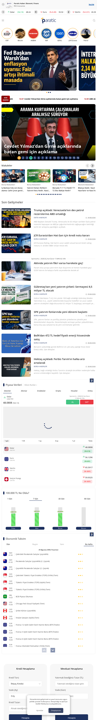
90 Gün (87, 499)
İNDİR (91, 5)
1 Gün (9, 499)
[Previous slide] (88, 166)
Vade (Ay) (13, 690)
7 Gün (35, 499)
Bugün (35, 544)
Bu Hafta (88, 544)
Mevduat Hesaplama (72, 668)
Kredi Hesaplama (25, 668)
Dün (8, 544)
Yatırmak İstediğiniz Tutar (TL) (69, 677)
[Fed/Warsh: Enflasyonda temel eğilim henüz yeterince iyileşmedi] (39, 68)
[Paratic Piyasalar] (92, 380)
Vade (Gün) (60, 690)
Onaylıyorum (56, 710)
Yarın (62, 544)
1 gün (7, 441)
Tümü (90, 441)
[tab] (46, 92)
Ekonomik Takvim (16, 538)
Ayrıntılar (39, 710)
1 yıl (73, 441)
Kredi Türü (14, 677)
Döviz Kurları (30, 385)
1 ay (40, 441)
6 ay (56, 441)
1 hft (23, 441)
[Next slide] (92, 166)
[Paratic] (48, 21)
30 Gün (61, 499)
